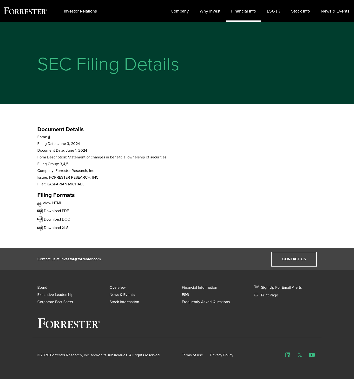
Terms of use (192, 355)
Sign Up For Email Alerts (281, 287)
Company (180, 11)
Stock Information (124, 301)
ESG (271, 11)
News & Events (335, 11)
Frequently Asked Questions (206, 301)
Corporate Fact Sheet (55, 301)
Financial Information (199, 287)
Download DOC (57, 219)
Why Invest (210, 11)
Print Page (269, 295)
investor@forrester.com (80, 259)
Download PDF (56, 210)
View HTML (52, 202)
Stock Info (300, 11)
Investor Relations (80, 11)
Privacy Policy (221, 355)
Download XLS (56, 227)
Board (42, 287)
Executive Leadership (55, 294)
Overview (118, 287)
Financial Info (243, 11)
